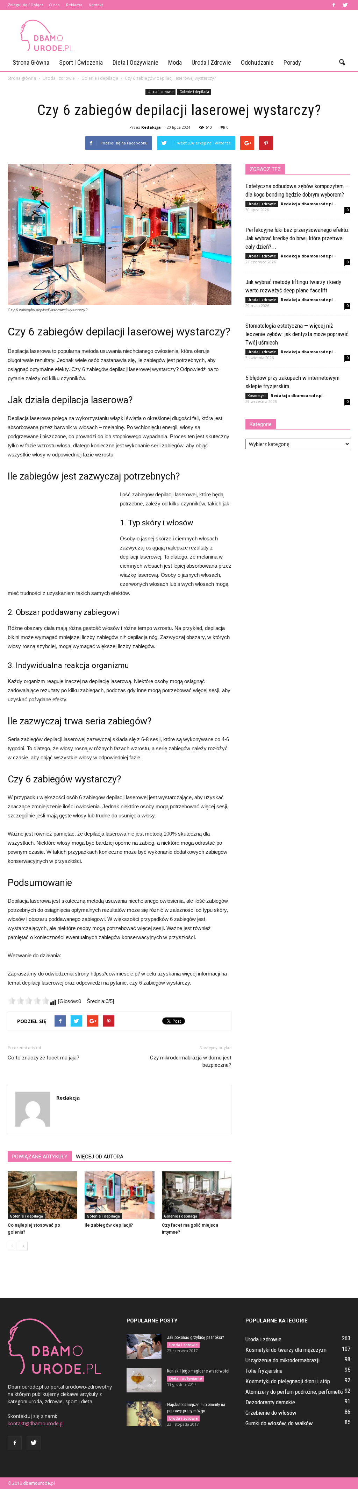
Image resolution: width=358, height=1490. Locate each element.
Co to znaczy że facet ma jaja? (43, 1058)
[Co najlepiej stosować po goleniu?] (42, 1195)
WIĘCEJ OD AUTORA (99, 1157)
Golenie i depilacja (194, 91)
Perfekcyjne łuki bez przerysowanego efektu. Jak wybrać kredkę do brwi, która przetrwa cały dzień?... (297, 238)
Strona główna (31, 62)
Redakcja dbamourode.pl (307, 203)
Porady (292, 62)
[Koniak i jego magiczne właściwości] (144, 1380)
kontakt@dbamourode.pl (36, 1423)
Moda (175, 62)
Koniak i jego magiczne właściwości (198, 1371)
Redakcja (151, 127)
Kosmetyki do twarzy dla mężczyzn (286, 1349)
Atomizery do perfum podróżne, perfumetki (294, 1391)
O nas (54, 4)
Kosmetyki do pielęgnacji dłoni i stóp (287, 1381)
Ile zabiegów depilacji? (109, 1225)
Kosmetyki (257, 395)
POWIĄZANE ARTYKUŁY (39, 1157)
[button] (342, 62)
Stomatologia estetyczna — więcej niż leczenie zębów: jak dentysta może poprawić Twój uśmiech (297, 334)
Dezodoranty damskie (270, 1402)
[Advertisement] (223, 35)
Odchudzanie (257, 62)
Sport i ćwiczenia (81, 62)
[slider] (29, 1000)
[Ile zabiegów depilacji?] (119, 1195)
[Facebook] (333, 5)
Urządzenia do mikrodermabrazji (282, 1360)
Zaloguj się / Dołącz (25, 4)
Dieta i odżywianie (135, 62)
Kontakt (96, 4)
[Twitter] (345, 5)
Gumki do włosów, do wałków (279, 1423)
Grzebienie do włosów (270, 1412)
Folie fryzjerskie (263, 1370)
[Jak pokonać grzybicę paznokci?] (144, 1346)
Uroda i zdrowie (211, 62)
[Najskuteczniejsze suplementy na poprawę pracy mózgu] (144, 1414)
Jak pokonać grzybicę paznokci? (195, 1337)
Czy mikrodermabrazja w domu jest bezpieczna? (190, 1061)
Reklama (74, 4)
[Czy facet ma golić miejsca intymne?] (196, 1195)
